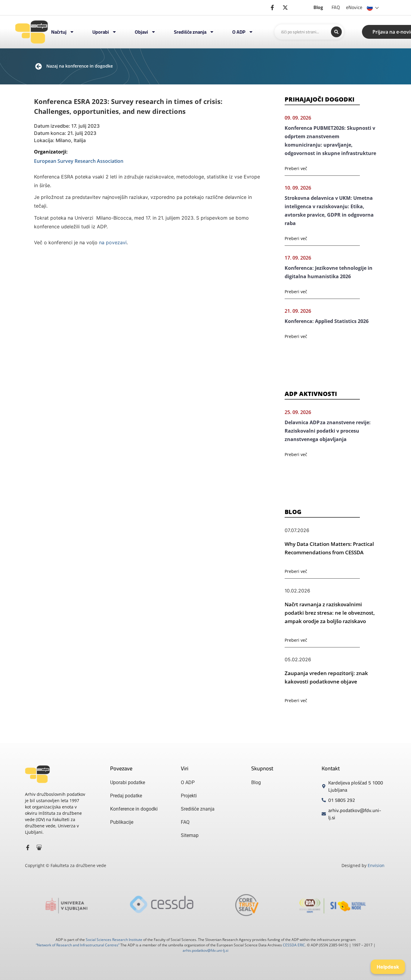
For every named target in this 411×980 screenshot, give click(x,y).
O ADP (239, 31)
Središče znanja (190, 31)
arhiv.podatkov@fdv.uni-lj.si (205, 950)
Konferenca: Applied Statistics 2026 (327, 321)
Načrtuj (58, 31)
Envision (376, 865)
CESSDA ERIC (294, 945)
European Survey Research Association (78, 161)
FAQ (336, 7)
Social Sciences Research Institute (114, 939)
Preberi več (296, 168)
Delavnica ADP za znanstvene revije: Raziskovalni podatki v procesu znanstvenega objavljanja (328, 431)
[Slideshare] (39, 847)
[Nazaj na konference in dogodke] (38, 66)
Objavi (141, 31)
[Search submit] (336, 31)
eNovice (354, 7)
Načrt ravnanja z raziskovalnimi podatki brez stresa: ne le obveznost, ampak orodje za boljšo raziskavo (330, 613)
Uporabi (100, 31)
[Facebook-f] (27, 847)
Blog (318, 7)
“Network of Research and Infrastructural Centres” (77, 945)
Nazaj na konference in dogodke (79, 66)
